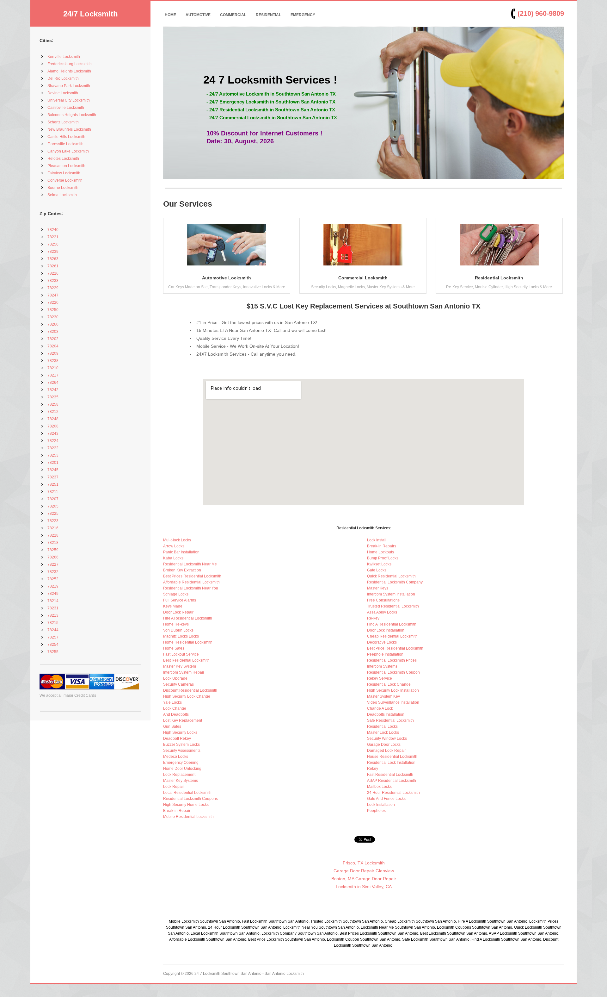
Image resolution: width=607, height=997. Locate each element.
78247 (52, 295)
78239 (52, 251)
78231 (52, 608)
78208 (52, 426)
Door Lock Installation (385, 630)
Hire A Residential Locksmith (187, 618)
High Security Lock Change (186, 696)
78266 (52, 557)
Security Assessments (181, 750)
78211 (52, 491)
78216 (52, 528)
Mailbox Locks (379, 786)
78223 (52, 521)
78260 (52, 324)
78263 (52, 259)
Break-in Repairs (381, 546)
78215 (52, 622)
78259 (52, 550)
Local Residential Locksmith (187, 792)
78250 (52, 310)
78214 (52, 601)
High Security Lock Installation (393, 690)
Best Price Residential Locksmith (395, 648)
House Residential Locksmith (392, 756)
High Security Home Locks (186, 804)
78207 (52, 499)
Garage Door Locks (384, 744)
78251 (52, 484)
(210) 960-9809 (541, 13)
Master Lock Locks (383, 732)
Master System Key (383, 696)
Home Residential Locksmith (187, 642)
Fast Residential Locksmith (390, 774)
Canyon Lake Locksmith (68, 151)
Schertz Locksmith (63, 122)
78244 (52, 630)
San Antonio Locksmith (284, 973)
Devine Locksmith (62, 93)
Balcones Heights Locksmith (71, 115)
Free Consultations (383, 600)
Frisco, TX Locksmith (364, 862)
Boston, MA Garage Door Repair (363, 878)
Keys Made (172, 606)
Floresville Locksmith (65, 144)
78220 (52, 302)
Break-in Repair (176, 810)
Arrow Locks (173, 546)
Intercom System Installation (391, 594)
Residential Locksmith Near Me (190, 564)
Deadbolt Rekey (177, 738)
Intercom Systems (382, 666)
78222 (52, 448)
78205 (52, 506)
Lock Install (376, 540)
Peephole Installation (385, 654)
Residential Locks (382, 726)
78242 (52, 390)
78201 (52, 462)
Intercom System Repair (183, 672)
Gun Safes (172, 726)
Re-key (373, 618)
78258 (52, 404)
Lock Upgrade (175, 678)
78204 (52, 346)
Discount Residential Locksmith (190, 690)
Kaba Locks (173, 558)
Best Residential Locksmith (186, 660)
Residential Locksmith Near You (190, 588)
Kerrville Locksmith (63, 56)
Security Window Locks (387, 738)
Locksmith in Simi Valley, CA (364, 886)
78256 (52, 244)
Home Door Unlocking (182, 768)
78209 (52, 353)
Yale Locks (172, 702)
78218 (52, 542)
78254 (52, 644)
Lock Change (174, 708)
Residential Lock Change (389, 684)
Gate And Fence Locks (386, 798)
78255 (52, 652)
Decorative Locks (382, 642)
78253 (52, 455)
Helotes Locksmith (63, 158)
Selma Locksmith (62, 195)
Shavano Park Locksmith (68, 86)
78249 (52, 593)
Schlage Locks (175, 594)
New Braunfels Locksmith (69, 129)
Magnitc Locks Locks (181, 636)
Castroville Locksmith (65, 107)
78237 (52, 477)
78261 (52, 266)
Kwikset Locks (379, 564)
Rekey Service (379, 678)
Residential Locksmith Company (395, 582)
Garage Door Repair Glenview (364, 870)
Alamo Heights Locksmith (69, 71)
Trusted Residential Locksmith (393, 606)
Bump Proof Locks (382, 558)
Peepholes (376, 810)
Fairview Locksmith (63, 173)
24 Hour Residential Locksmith (393, 792)
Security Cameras (178, 684)
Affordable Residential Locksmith (191, 582)
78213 (52, 615)
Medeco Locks (175, 756)
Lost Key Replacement (182, 720)
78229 (52, 288)
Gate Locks (376, 570)
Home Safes (173, 648)
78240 (52, 229)
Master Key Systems (180, 780)
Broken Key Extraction (182, 570)
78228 (52, 535)
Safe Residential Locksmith (390, 720)
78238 (52, 360)
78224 (52, 441)
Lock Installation (381, 804)
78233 (52, 280)
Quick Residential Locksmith (391, 576)
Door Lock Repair (178, 612)
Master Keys (377, 588)
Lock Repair (173, 786)
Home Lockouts (380, 552)
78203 (52, 331)
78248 (52, 419)
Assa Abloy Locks (382, 612)
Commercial (233, 15)
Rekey (372, 768)
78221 (52, 237)
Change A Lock (380, 708)
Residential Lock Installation (391, 762)
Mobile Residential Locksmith (188, 816)
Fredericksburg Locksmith (69, 64)
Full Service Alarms (179, 600)
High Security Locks (180, 732)
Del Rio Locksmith (63, 78)
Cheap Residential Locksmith (392, 636)
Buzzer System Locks (181, 744)
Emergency (303, 15)
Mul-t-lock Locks (177, 540)
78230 (52, 317)
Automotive (198, 15)
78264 (52, 382)
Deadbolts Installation (385, 714)
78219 (52, 586)
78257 (52, 637)
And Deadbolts (176, 714)
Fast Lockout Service (181, 654)
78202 (52, 339)
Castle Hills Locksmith (66, 136)
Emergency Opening (181, 762)
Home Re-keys (176, 624)
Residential (268, 15)
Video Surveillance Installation (393, 702)
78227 (52, 564)
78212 (52, 411)
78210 (52, 368)
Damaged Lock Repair (386, 750)
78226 (52, 273)
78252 (52, 579)
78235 (52, 397)
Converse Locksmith (65, 180)
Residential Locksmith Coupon (393, 672)
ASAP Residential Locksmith (391, 780)
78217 (52, 375)
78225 (52, 513)
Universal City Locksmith (68, 100)
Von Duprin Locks (178, 630)
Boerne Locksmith (62, 187)
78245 (52, 470)
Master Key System (179, 666)
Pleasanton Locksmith (66, 166)
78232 (52, 572)
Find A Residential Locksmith (391, 624)
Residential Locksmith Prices (392, 660)
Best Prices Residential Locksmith (192, 576)
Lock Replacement (179, 774)
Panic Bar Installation (181, 552)
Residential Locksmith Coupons (190, 798)
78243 (52, 433)
